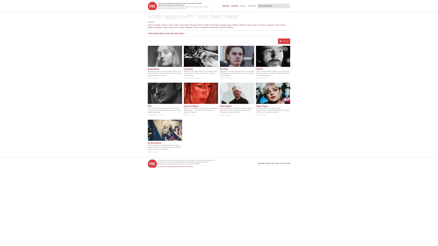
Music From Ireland (187, 166)
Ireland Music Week (174, 166)
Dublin (206, 25)
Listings (234, 6)
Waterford (204, 27)
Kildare (235, 25)
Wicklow (231, 27)
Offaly (165, 27)
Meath (150, 27)
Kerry (229, 25)
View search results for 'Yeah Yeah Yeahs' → (167, 33)
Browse (225, 6)
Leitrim (254, 25)
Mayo (283, 25)
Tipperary (189, 27)
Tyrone (196, 27)
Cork (182, 25)
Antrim (150, 25)
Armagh (157, 25)
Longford (270, 25)
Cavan (170, 25)
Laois (249, 25)
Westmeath (214, 27)
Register (252, 6)
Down (200, 25)
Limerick (262, 25)
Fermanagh (215, 25)
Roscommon (174, 27)
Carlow (164, 25)
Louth (277, 25)
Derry (187, 25)
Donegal (194, 25)
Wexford (223, 27)
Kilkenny (242, 25)
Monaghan (158, 27)
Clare (176, 25)
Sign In (243, 6)
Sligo (182, 27)
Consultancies (162, 166)
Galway (223, 25)
